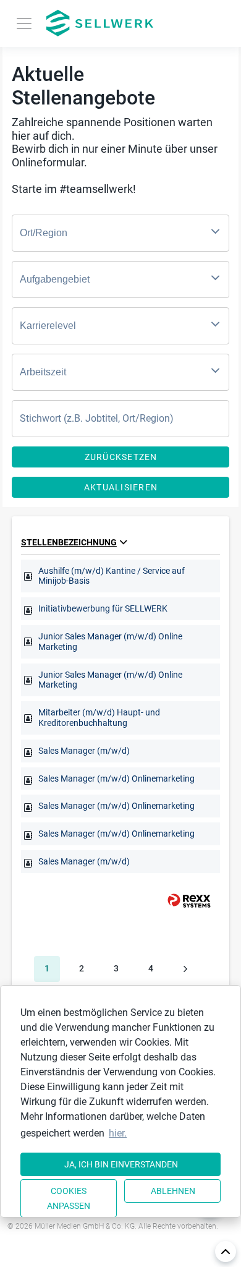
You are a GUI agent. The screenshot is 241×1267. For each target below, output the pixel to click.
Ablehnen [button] (173, 1191)
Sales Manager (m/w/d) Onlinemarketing (116, 778)
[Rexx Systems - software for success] (183, 900)
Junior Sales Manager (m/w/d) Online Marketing (110, 641)
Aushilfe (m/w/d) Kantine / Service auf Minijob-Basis (111, 576)
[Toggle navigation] (24, 23)
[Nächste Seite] (185, 969)
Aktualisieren (121, 487)
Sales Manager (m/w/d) (84, 751)
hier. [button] (118, 1133)
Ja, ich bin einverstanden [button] (121, 1164)
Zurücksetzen (121, 457)
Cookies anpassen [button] (68, 1198)
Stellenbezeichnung (69, 542)
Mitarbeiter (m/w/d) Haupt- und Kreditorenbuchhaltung (99, 717)
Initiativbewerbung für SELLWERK (102, 608)
